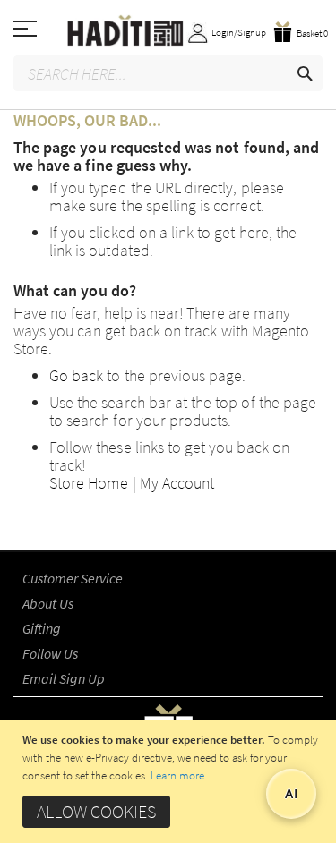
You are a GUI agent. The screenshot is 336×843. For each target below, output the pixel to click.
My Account (177, 483)
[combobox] (168, 73)
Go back (76, 375)
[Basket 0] (300, 17)
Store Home (89, 483)
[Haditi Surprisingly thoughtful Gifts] (168, 32)
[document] (170, 781)
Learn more (177, 775)
